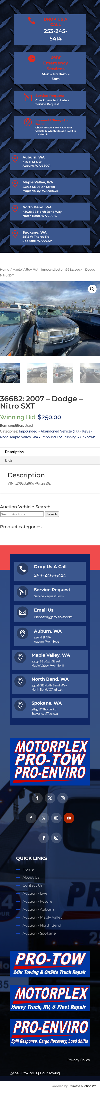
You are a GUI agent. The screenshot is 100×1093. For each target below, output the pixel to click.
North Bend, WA (37, 207)
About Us (31, 877)
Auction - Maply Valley (42, 917)
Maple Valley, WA (38, 182)
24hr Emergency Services (55, 63)
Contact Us (32, 885)
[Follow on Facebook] (37, 798)
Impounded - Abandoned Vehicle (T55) (50, 431)
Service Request (49, 96)
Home (4, 269)
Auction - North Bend (42, 925)
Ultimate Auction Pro (82, 1086)
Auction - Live (35, 893)
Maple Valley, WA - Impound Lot (36, 269)
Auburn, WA (34, 157)
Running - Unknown (79, 437)
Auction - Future (37, 901)
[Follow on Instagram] (62, 798)
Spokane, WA (35, 232)
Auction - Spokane (39, 933)
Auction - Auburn (38, 909)
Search (52, 514)
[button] (92, 289)
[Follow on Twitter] (50, 798)
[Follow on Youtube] (69, 818)
